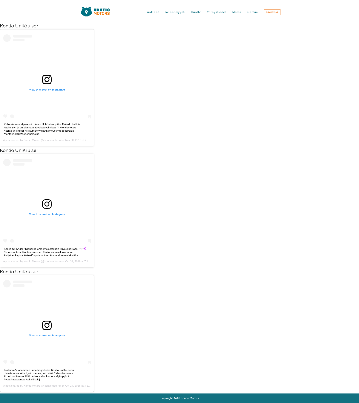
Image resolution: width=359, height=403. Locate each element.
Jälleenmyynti (175, 12)
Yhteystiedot (217, 12)
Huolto (196, 12)
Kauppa (272, 12)
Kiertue (252, 12)
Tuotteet (152, 12)
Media (236, 12)
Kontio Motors (32, 140)
